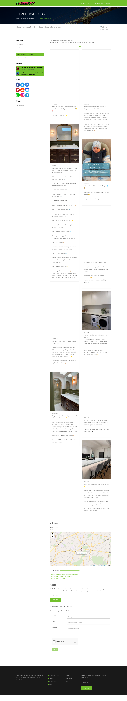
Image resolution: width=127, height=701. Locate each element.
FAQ (50, 684)
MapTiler (96, 565)
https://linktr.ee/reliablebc (58, 578)
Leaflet (91, 565)
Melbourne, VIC (33, 18)
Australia (23, 18)
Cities (90, 3)
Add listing (69, 678)
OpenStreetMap (102, 565)
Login (108, 3)
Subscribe (55, 600)
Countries (99, 3)
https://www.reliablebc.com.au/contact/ (62, 576)
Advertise (68, 675)
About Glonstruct (54, 675)
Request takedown (23, 58)
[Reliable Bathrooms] (81, 549)
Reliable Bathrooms (81, 553)
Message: (54, 627)
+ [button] (52, 534)
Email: (53, 621)
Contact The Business (24, 51)
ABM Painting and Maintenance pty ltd (32, 67)
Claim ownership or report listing (26, 54)
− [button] (52, 536)
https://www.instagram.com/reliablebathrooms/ (64, 574)
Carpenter (21, 105)
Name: (54, 616)
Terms (51, 678)
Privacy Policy (53, 681)
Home (82, 3)
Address (20, 44)
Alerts (20, 48)
